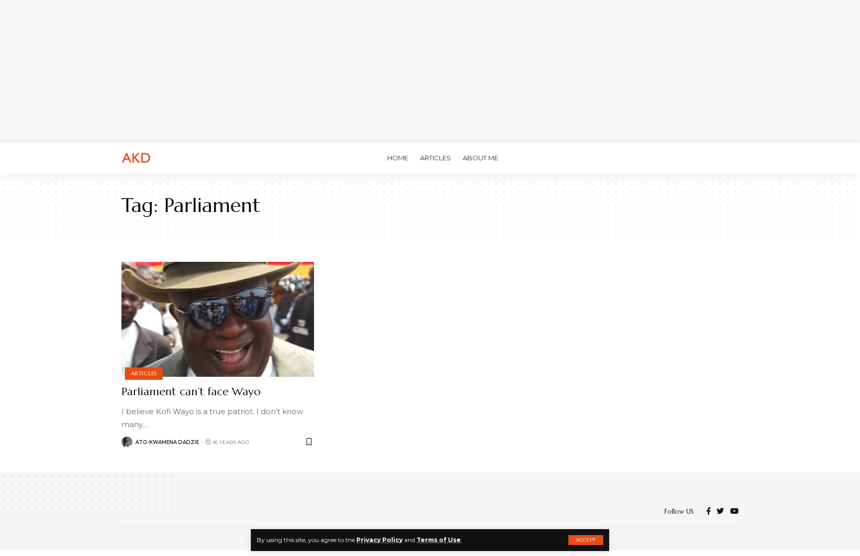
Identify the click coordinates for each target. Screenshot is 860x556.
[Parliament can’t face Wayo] (217, 319)
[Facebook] (708, 512)
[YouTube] (734, 512)
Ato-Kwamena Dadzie (167, 442)
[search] (731, 158)
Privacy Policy (379, 540)
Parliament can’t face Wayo (191, 391)
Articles (144, 373)
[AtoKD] (136, 158)
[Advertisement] (430, 69)
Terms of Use (439, 540)
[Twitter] (720, 512)
